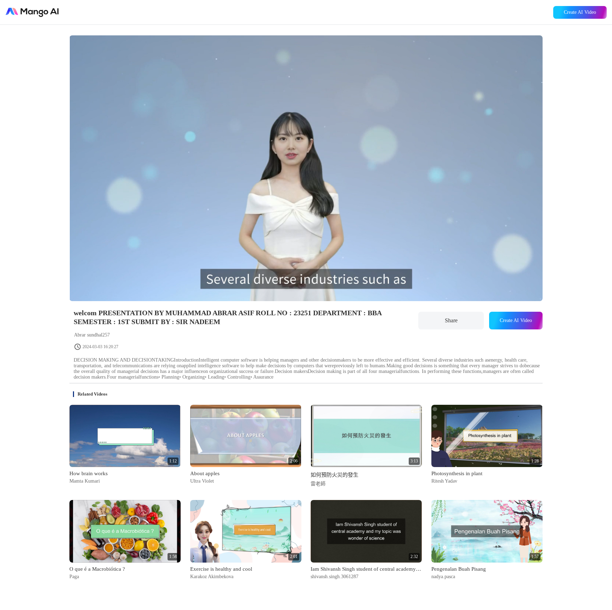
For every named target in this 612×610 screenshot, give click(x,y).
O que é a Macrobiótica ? (97, 569)
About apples (205, 473)
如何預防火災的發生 (334, 475)
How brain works (88, 473)
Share (451, 320)
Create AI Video (580, 12)
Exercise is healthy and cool (221, 569)
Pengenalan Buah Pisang (458, 569)
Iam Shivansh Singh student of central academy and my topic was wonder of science (366, 569)
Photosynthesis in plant (456, 473)
